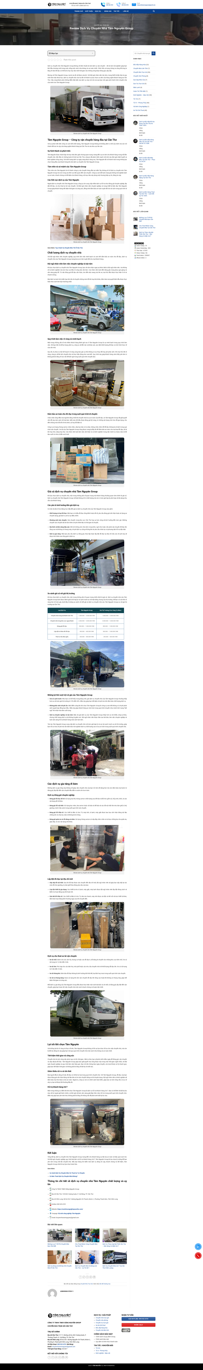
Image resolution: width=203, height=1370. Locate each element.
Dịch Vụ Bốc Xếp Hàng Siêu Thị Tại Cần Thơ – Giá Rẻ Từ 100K (146, 141)
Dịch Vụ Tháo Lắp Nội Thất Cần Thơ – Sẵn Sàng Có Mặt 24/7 (114, 1245)
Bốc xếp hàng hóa (101, 1328)
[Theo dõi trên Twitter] (56, 1357)
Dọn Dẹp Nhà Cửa (139, 80)
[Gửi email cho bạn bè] (87, 1277)
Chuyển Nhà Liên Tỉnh (140, 68)
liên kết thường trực (104, 1284)
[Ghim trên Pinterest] (90, 1277)
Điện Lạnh (136, 87)
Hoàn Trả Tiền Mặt (139, 91)
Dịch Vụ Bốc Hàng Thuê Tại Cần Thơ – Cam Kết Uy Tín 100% (146, 194)
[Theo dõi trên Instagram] (52, 1357)
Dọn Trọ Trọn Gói (138, 84)
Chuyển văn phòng (102, 1320)
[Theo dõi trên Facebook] (49, 1357)
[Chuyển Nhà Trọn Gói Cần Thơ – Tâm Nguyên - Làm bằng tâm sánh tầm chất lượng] (57, 4)
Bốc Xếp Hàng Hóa (139, 65)
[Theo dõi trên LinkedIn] (63, 1357)
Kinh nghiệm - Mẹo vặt (103, 1353)
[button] (153, 11)
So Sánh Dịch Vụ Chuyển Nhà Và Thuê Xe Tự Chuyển (67, 1173)
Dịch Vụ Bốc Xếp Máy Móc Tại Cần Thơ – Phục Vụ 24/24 (147, 159)
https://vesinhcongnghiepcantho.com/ (70, 1209)
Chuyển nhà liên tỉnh (102, 1330)
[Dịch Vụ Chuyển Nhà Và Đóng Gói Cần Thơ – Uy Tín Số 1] (87, 1257)
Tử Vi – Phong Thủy (139, 103)
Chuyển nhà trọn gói (102, 1318)
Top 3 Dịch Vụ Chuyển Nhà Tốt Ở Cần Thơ (69, 248)
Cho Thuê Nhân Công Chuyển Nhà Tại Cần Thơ (147, 227)
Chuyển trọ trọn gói (102, 1323)
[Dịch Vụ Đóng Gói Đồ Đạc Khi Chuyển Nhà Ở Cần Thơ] (60, 1257)
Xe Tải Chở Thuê (138, 110)
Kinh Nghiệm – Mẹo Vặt (141, 95)
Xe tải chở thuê (100, 1325)
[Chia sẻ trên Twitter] (83, 1277)
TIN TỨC (116, 11)
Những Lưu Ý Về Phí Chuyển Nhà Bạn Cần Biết (146, 219)
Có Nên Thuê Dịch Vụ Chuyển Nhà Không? (63, 1176)
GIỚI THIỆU (89, 11)
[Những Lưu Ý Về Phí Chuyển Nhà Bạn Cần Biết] (60, 1235)
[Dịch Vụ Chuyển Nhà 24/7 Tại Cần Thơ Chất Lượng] (115, 1257)
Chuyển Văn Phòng (139, 76)
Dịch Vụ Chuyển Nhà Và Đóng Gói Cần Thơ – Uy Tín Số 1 (86, 1267)
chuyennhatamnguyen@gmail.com (146, 5)
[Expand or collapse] (92, 53)
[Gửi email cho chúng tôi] (59, 1357)
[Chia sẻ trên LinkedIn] (94, 1277)
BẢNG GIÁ (107, 11)
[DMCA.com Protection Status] (126, 1330)
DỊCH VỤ (98, 11)
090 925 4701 (109, 5)
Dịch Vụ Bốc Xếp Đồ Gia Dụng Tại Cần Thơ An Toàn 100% (146, 123)
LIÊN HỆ (126, 11)
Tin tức (98, 1348)
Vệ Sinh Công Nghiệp (140, 106)
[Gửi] (153, 53)
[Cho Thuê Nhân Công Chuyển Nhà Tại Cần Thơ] (87, 1235)
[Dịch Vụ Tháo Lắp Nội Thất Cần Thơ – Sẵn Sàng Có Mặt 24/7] (115, 1235)
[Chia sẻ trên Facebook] (80, 1277)
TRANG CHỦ (78, 11)
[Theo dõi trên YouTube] (66, 1357)
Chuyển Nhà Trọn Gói (101, 25)
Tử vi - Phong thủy (102, 1350)
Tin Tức (135, 99)
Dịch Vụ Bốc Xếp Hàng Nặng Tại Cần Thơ (146, 177)
